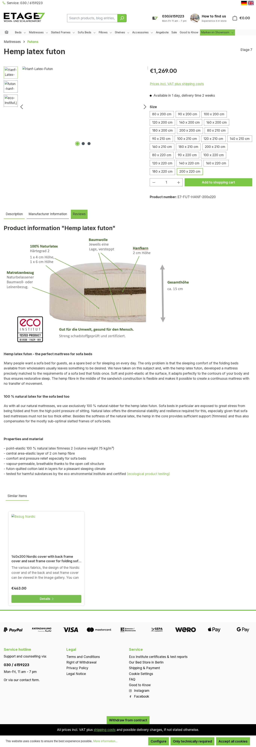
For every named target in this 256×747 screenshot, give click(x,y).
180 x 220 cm (162, 171)
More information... (105, 741)
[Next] (145, 107)
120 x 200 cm (162, 122)
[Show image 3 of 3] (89, 143)
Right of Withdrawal (81, 662)
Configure (158, 741)
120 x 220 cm (162, 163)
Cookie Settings (141, 673)
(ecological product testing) (148, 474)
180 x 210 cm (188, 147)
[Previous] (21, 107)
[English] (251, 3)
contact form (29, 680)
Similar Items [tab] (17, 496)
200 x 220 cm (189, 171)
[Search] (122, 18)
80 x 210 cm (216, 130)
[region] (76, 106)
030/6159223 (173, 16)
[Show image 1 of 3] (77, 143)
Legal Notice (76, 673)
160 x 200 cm (216, 122)
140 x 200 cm (189, 122)
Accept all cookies (233, 741)
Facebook (141, 696)
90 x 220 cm (187, 155)
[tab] (14, 214)
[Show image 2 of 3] (83, 143)
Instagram (141, 691)
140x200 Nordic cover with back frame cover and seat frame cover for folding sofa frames (45, 559)
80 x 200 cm (161, 114)
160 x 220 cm (216, 163)
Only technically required (192, 741)
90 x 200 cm (187, 114)
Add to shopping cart (218, 182)
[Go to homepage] (24, 17)
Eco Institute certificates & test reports (158, 656)
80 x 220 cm (161, 155)
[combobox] (92, 18)
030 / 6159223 (16, 664)
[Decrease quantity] (154, 182)
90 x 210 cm (161, 139)
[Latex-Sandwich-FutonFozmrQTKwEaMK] (83, 106)
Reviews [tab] (79, 214)
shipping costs (105, 730)
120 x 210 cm (213, 139)
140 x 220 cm (189, 163)
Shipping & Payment (144, 668)
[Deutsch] (244, 3)
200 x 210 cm (215, 147)
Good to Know (140, 685)
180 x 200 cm (162, 130)
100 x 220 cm (213, 155)
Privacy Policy (77, 668)
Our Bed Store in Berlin (146, 662)
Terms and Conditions (83, 656)
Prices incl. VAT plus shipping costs (177, 84)
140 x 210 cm (240, 139)
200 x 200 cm (190, 130)
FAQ (132, 679)
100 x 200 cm (214, 114)
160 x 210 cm (162, 147)
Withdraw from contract (128, 720)
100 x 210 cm (187, 139)
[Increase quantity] (179, 182)
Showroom (214, 16)
